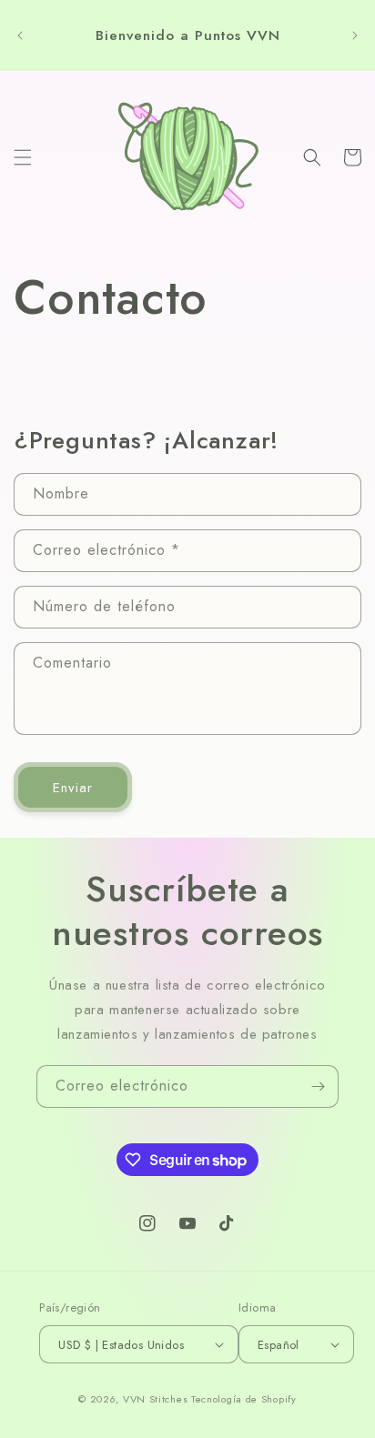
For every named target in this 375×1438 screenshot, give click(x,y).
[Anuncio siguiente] (355, 35)
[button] (23, 157)
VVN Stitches (155, 1399)
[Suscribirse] (318, 1086)
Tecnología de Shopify (244, 1399)
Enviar (73, 788)
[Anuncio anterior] (20, 35)
